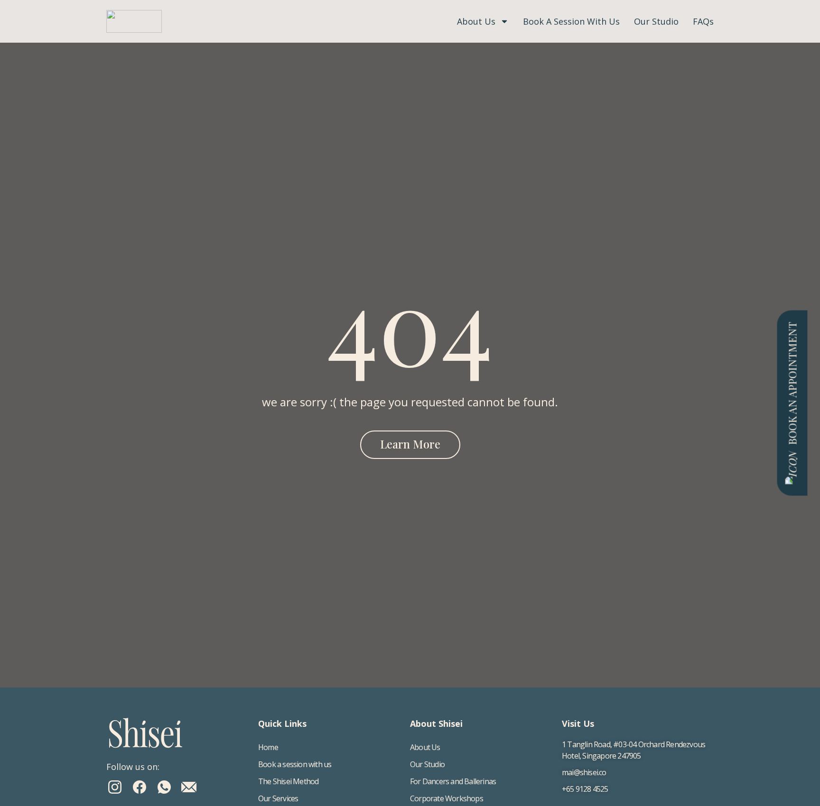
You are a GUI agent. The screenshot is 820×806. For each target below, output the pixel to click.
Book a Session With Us (571, 21)
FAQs (703, 21)
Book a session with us (294, 764)
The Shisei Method (288, 781)
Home (268, 747)
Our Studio (656, 21)
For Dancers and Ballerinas (453, 781)
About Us (476, 21)
